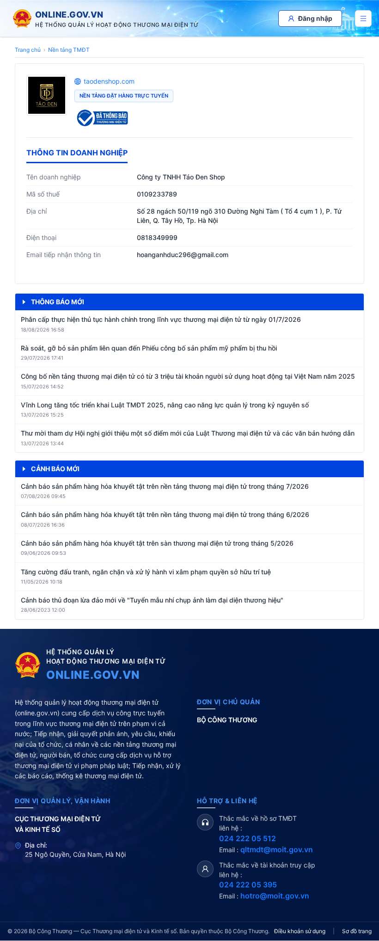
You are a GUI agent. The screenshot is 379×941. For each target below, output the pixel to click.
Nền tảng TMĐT (69, 49)
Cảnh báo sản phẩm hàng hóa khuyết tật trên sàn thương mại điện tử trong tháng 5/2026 (157, 543)
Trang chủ (28, 49)
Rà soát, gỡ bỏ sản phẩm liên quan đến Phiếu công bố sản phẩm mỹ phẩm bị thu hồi (149, 348)
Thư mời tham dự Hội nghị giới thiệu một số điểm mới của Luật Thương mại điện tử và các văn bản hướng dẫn (188, 433)
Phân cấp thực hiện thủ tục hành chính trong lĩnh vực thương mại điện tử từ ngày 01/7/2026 (161, 319)
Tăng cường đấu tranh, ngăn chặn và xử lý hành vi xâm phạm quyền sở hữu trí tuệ (146, 572)
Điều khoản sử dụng (299, 931)
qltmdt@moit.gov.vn (276, 849)
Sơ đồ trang (357, 931)
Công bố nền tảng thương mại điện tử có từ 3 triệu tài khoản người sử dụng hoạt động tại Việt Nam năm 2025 (188, 376)
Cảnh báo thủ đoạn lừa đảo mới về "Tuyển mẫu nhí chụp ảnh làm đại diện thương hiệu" (152, 600)
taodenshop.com (109, 81)
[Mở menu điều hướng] (363, 18)
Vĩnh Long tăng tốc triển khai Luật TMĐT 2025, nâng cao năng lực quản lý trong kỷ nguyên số (165, 405)
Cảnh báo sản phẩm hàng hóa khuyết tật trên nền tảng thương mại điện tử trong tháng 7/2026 (165, 486)
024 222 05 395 (248, 884)
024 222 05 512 (247, 838)
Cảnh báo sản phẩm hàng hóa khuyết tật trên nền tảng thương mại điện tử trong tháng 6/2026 (165, 514)
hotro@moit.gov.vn (274, 895)
